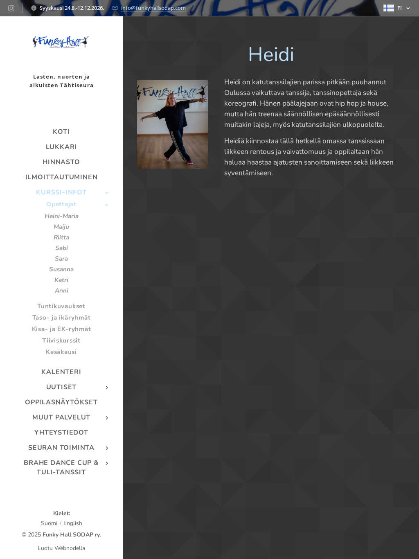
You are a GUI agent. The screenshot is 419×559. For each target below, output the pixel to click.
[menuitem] (61, 132)
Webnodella (69, 548)
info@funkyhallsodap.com (153, 7)
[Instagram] (11, 8)
